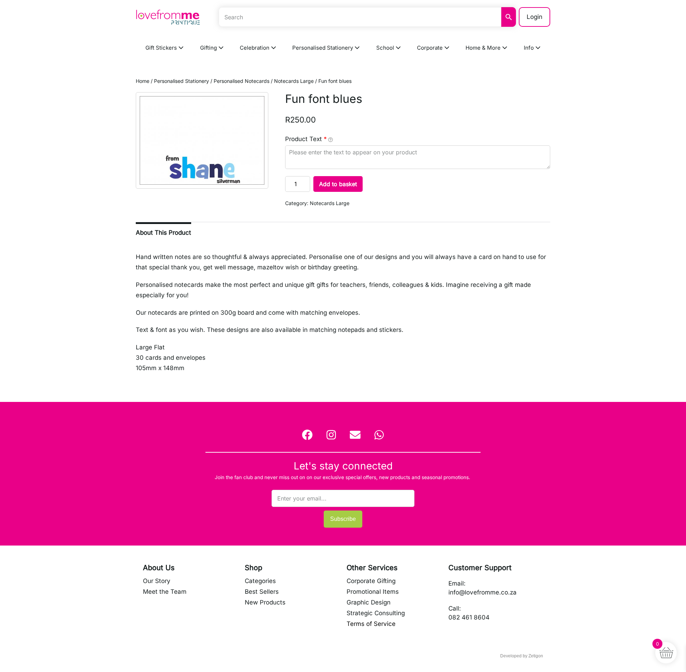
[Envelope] (355, 434)
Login (534, 16)
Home (142, 81)
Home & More (484, 47)
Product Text (306, 139)
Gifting (209, 47)
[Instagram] (331, 434)
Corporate (430, 47)
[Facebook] (307, 434)
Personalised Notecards (241, 81)
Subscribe (343, 519)
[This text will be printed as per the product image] (330, 139)
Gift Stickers (161, 47)
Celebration (255, 47)
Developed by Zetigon (521, 655)
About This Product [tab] (163, 232)
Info (529, 47)
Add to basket (338, 184)
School (386, 47)
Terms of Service (371, 623)
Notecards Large (294, 81)
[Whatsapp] (379, 434)
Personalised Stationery (323, 47)
